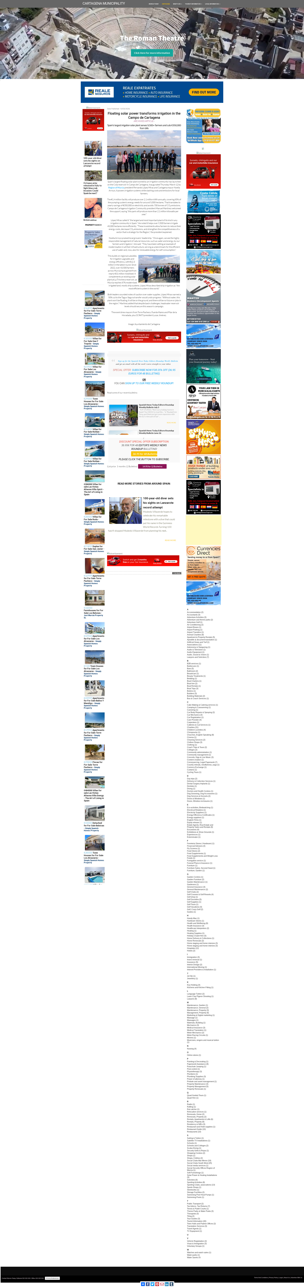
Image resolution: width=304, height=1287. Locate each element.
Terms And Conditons (261, 1277)
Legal (281, 1277)
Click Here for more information (152, 53)
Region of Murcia (116, 187)
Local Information (212, 4)
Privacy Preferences (52, 1278)
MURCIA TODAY (154, 4)
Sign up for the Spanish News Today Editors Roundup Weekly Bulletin (148, 360)
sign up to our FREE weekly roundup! (149, 383)
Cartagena (166, 4)
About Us (287, 1277)
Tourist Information (193, 4)
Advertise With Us (296, 1277)
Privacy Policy (273, 1277)
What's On (176, 4)
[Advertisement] (203, 530)
